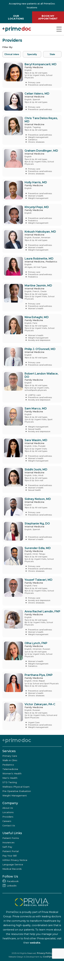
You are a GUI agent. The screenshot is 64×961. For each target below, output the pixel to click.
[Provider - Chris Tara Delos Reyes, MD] (12, 130)
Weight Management (14, 795)
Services (9, 751)
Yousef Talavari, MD (38, 579)
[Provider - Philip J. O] (12, 357)
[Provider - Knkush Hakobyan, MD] (12, 240)
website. (35, 942)
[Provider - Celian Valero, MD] (12, 101)
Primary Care (9, 756)
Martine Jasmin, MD (38, 285)
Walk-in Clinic (9, 760)
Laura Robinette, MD (39, 258)
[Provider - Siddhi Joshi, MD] (12, 479)
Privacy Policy (45, 953)
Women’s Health (12, 773)
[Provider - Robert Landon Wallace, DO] (12, 386)
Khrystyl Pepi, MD (37, 207)
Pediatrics (8, 764)
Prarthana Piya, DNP (39, 675)
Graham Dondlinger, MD (41, 150)
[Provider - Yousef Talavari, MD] (12, 591)
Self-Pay (7, 846)
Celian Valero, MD (37, 93)
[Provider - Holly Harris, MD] (12, 190)
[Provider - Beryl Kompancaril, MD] (12, 74)
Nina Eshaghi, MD (37, 317)
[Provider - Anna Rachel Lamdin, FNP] (12, 622)
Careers (6, 821)
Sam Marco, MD (36, 408)
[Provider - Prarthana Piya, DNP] (12, 685)
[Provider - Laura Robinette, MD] (12, 267)
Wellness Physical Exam (16, 786)
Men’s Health (9, 778)
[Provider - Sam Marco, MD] (12, 419)
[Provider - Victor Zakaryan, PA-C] (12, 715)
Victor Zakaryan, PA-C (40, 704)
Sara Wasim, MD (36, 440)
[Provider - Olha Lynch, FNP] (12, 654)
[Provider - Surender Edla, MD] (12, 559)
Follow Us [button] (10, 876)
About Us (7, 808)
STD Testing (9, 782)
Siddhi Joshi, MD (36, 469)
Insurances (8, 842)
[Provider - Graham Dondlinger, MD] (12, 162)
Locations (8, 812)
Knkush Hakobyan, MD (40, 231)
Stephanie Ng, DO (37, 523)
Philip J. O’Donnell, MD (40, 349)
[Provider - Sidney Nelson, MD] (12, 507)
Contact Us (8, 825)
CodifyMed (49, 956)
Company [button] (10, 803)
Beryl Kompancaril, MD (40, 64)
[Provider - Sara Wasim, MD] (12, 450)
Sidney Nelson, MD (38, 499)
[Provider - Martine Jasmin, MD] (12, 296)
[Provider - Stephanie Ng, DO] (12, 531)
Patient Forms (10, 838)
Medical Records (12, 868)
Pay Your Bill (9, 855)
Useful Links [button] (12, 833)
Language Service (12, 864)
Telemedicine (10, 769)
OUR (16, 17)
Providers (7, 816)
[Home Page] (16, 29)
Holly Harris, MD (36, 182)
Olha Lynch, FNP (36, 643)
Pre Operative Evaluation (16, 791)
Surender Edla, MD (38, 548)
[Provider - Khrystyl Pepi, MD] (12, 215)
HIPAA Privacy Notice (14, 860)
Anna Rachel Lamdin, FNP (42, 611)
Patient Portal (10, 851)
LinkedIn (12, 885)
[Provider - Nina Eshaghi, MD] (12, 328)
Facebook (13, 881)
